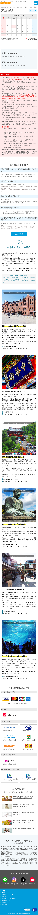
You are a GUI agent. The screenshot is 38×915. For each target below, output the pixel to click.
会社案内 (4, 892)
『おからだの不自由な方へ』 (15, 213)
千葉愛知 (13, 65)
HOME (3, 890)
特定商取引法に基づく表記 (8, 898)
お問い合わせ (5, 904)
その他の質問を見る (19, 234)
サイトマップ (5, 902)
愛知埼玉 (5, 56)
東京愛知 (21, 65)
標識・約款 (4, 896)
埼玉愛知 (5, 65)
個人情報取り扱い (6, 900)
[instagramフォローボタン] (14, 879)
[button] (27, 910)
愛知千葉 (13, 56)
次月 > (33, 15)
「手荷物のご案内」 (25, 82)
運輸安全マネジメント (7, 894)
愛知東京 (21, 56)
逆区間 (33, 10)
